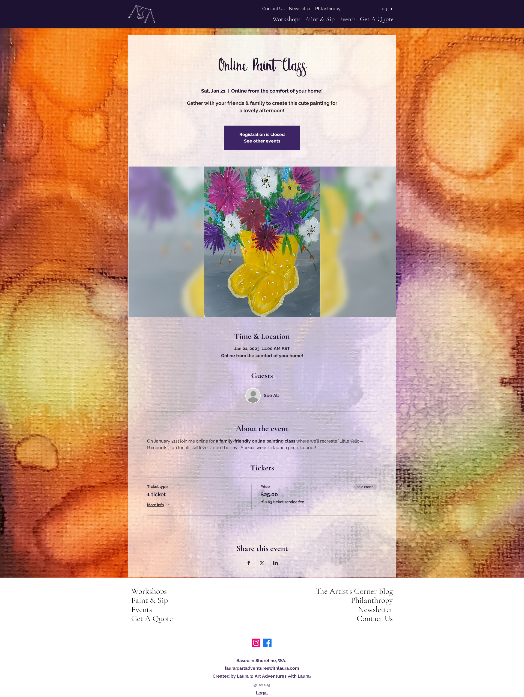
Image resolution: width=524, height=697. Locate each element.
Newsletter (375, 609)
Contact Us (375, 618)
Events (141, 609)
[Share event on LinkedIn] (275, 563)
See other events (262, 141)
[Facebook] (267, 643)
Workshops (149, 591)
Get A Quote (152, 618)
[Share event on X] (262, 563)
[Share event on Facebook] (248, 563)
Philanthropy (372, 600)
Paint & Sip (149, 600)
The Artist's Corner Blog (354, 591)
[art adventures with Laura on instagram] (256, 643)
